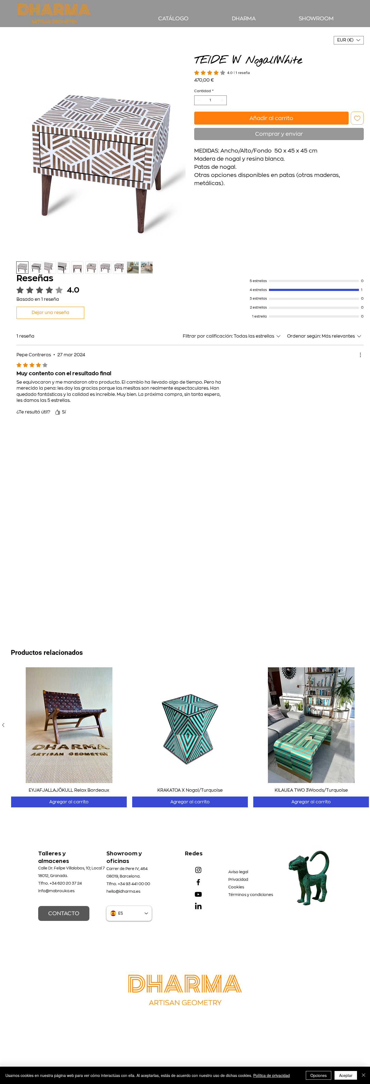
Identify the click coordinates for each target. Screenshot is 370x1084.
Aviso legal (238, 872)
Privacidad (238, 879)
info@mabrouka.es (56, 891)
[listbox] (349, 40)
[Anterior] (3, 725)
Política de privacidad (271, 1075)
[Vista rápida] (69, 725)
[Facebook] (198, 882)
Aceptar (345, 1075)
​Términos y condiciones (250, 895)
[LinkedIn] (198, 906)
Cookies (236, 887)
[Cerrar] (363, 1075)
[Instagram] (198, 870)
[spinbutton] (210, 93)
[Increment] (222, 93)
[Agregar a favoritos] (357, 111)
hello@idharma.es (123, 891)
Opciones (318, 1075)
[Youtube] (198, 894)
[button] (349, 40)
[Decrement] (198, 93)
